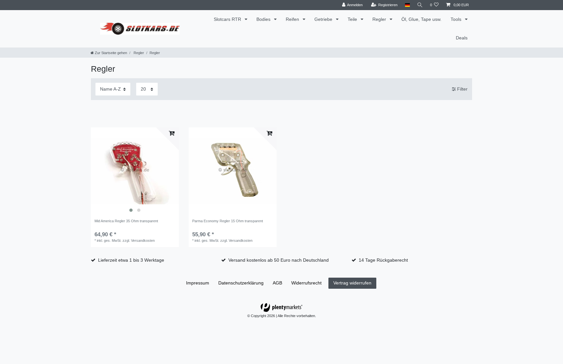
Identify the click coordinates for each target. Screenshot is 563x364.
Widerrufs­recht (306, 282)
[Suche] (419, 5)
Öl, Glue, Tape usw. (421, 19)
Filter (462, 89)
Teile (353, 19)
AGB (277, 282)
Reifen (293, 19)
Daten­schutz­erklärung (241, 282)
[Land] (407, 5)
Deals (462, 37)
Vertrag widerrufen (352, 282)
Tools (457, 19)
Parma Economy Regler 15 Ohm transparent (227, 221)
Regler (379, 19)
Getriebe (324, 19)
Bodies (264, 19)
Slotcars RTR (228, 19)
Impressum (197, 282)
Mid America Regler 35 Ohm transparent (126, 221)
